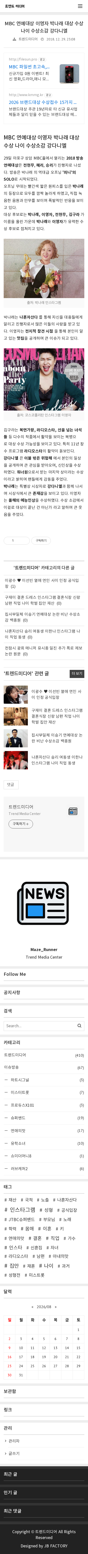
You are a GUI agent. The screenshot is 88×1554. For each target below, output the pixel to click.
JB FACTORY (55, 1546)
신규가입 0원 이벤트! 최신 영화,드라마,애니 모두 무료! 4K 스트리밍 (29, 77)
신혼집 (36, 1248)
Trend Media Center (25, 814)
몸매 (29, 1229)
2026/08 (44, 1306)
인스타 (15, 1248)
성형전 (14, 1275)
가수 (72, 1238)
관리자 (14, 1441)
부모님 (49, 1219)
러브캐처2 (47, 1168)
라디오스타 (18, 1256)
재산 (12, 1200)
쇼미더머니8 (47, 1155)
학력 (12, 1229)
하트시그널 (47, 1079)
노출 (45, 1200)
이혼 (47, 1229)
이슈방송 (44, 1067)
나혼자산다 (67, 1200)
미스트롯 (36, 1275)
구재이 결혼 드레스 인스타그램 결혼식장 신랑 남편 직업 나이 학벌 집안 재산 (57, 716)
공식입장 (69, 1210)
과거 (66, 1266)
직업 (55, 1238)
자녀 (54, 1248)
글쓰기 (14, 1454)
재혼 (31, 1266)
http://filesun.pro (23, 60)
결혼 (37, 1238)
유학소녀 (47, 1143)
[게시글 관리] (24, 540)
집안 (14, 1266)
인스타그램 (22, 1210)
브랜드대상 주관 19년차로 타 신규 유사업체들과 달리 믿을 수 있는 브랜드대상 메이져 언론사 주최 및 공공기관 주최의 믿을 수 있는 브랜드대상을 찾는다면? (44, 112)
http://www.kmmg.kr (26, 95)
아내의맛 (60, 1256)
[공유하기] (18, 540)
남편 (40, 1256)
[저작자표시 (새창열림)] (53, 541)
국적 (29, 1200)
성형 (48, 1210)
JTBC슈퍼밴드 (22, 1219)
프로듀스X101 (47, 1105)
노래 (67, 1219)
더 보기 (77, 674)
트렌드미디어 (28, 39)
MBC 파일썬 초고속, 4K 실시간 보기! (28, 67)
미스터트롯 (47, 1092)
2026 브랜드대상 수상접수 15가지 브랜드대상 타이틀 (43, 103)
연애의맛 (47, 1130)
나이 (48, 1266)
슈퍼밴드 (47, 1117)
